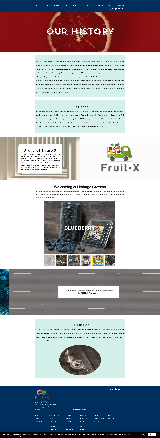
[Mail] (122, 8)
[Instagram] (116, 9)
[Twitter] (113, 9)
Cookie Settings (141, 435)
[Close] (158, 435)
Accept (152, 435)
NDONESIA (69, 424)
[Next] (150, 292)
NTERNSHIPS (96, 421)
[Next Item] (112, 227)
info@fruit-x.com (42, 411)
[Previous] (10, 292)
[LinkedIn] (110, 9)
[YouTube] (119, 9)
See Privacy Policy (15, 436)
